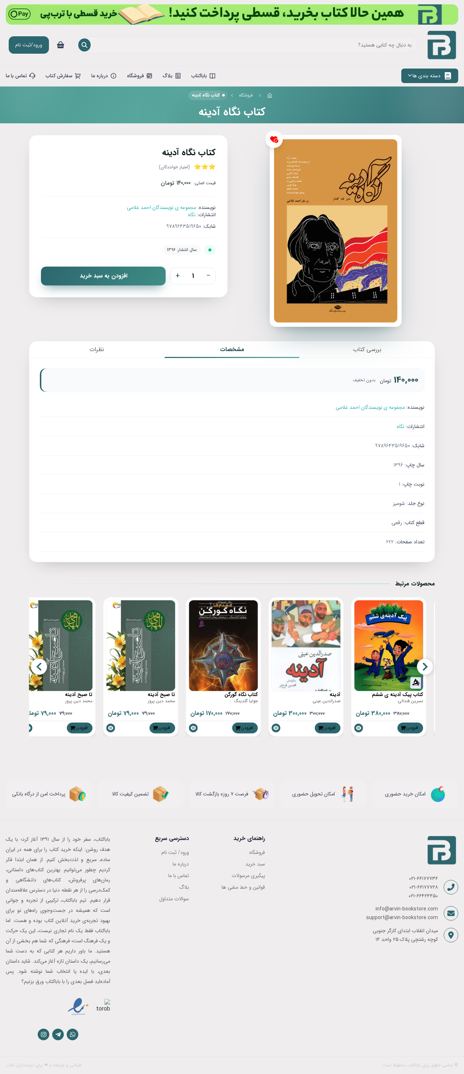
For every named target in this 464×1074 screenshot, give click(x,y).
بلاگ (184, 887)
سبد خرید (255, 864)
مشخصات (232, 349)
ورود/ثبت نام (28, 45)
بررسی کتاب (367, 349)
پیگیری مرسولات (248, 875)
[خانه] (270, 95)
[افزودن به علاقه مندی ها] (274, 139)
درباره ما (181, 864)
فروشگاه (246, 95)
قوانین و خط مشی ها (243, 887)
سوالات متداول (174, 898)
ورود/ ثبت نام (175, 852)
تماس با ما (178, 875)
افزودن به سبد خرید (103, 275)
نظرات (97, 349)
